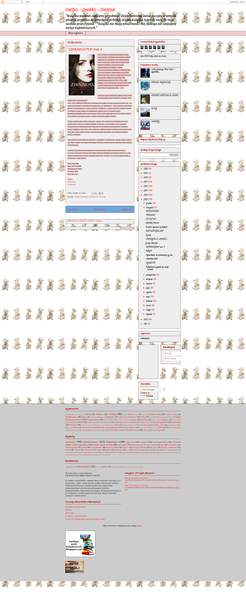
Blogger (139, 525)
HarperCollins (93, 419)
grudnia (149, 203)
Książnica (165, 419)
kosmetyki (84, 466)
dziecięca (135, 447)
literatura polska (71, 447)
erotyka (84, 447)
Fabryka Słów (123, 417)
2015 (146, 190)
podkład (121, 467)
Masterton (118, 449)
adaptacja (97, 455)
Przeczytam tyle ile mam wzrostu (143, 444)
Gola (170, 417)
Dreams (84, 417)
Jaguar (133, 419)
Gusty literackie (152, 243)
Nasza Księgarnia (159, 422)
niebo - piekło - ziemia (90, 9)
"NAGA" (149, 251)
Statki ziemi (69, 513)
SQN (83, 427)
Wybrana (68, 510)
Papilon (110, 425)
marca (148, 305)
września (149, 279)
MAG (80, 422)
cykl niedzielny (96, 447)
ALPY (154, 108)
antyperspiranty (70, 467)
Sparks (98, 449)
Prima (132, 425)
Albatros (99, 414)
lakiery (105, 466)
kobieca (125, 447)
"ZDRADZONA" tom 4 (155, 247)
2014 (146, 195)
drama (140, 452)
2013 (146, 199)
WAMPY (155, 121)
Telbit (124, 427)
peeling (114, 467)
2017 (146, 182)
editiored (146, 430)
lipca (148, 288)
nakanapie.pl (145, 338)
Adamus (68, 414)
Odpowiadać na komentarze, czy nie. (159, 255)
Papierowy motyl (100, 425)
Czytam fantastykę (79, 444)
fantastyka (84, 196)
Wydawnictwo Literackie (96, 430)
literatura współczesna (169, 447)
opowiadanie (69, 452)
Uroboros (131, 427)
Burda (144, 414)
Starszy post (127, 209)
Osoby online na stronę (157, 56)
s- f (128, 449)
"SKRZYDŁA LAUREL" (156, 239)
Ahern (150, 450)
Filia (143, 416)
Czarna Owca (155, 414)
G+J (151, 417)
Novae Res (176, 422)
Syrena (148, 235)
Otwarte (73, 424)
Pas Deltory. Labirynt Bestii (75, 507)
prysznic (128, 467)
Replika (76, 427)
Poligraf (125, 425)
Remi (69, 428)
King (116, 452)
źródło (122, 88)
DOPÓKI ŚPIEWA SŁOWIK (164, 95)
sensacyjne (88, 449)
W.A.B (162, 427)
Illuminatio (119, 420)
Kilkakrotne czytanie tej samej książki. (157, 268)
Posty (168, 353)
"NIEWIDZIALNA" (154, 231)
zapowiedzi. (78, 455)
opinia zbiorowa (150, 452)
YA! (108, 430)
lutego (148, 310)
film (144, 447)
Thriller (77, 449)
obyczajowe (172, 444)
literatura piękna (139, 450)
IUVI (112, 420)
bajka (133, 452)
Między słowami (124, 422)
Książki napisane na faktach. (157, 227)
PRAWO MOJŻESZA (160, 82)
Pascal (117, 425)
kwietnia (149, 301)
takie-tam (130, 441)
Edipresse (101, 417)
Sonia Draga (92, 427)
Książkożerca (155, 420)
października (151, 275)
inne (162, 444)
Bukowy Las (133, 414)
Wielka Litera (74, 430)
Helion (106, 420)
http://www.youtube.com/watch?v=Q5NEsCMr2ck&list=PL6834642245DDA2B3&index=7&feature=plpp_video (153, 480)
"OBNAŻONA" (152, 259)
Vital (147, 427)
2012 (146, 319)
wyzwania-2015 (160, 441)
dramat (157, 450)
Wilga (83, 430)
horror (108, 449)
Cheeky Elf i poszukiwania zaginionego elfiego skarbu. (85, 519)
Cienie (70, 179)
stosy (103, 452)
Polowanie (72, 182)
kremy (98, 467)
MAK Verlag (92, 422)
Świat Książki (156, 430)
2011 (146, 324)
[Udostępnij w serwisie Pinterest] (102, 193)
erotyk (67, 449)
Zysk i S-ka (133, 430)
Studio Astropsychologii (109, 427)
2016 (146, 186)
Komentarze (171, 358)
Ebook (161, 452)
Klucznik (177, 441)
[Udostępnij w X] (97, 193)
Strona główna (75, 33)
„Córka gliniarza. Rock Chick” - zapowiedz (163, 71)
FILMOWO (151, 219)
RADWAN (171, 425)
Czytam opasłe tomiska (103, 444)
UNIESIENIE (152, 211)
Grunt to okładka (112, 447)
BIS (124, 414)
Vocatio (154, 428)
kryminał (153, 447)
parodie (176, 452)
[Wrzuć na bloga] (95, 193)
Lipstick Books (70, 422)
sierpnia (149, 283)
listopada (150, 207)
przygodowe (80, 452)
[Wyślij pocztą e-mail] (92, 193)
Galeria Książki (161, 417)
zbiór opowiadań (93, 452)
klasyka (168, 452)
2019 (146, 173)
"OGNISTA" (150, 263)
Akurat (88, 414)
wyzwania (122, 444)
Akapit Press (77, 414)
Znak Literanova (120, 430)
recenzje (102, 196)
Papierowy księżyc (86, 425)
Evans (110, 452)
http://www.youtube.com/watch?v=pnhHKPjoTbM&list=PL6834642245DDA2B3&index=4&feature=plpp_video (153, 487)
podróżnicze (69, 455)
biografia (105, 455)
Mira (113, 422)
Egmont (110, 416)
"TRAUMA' (150, 215)
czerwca (149, 292)
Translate (149, 396)
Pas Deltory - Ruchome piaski (76, 516)
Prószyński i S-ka (157, 425)
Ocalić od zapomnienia (170, 450)
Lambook (175, 420)
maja (148, 296)
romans (144, 441)
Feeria (133, 416)
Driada (93, 417)
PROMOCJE (88, 455)
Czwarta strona (171, 414)
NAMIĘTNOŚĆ (153, 223)
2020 (146, 169)
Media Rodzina (104, 422)
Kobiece (144, 419)
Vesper (141, 428)
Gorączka (71, 184)
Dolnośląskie (70, 416)
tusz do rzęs (137, 467)
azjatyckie (124, 452)
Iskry (126, 420)
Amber (77, 196)
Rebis (179, 425)
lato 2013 (144, 56)
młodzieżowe (93, 196)
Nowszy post (73, 209)
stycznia (149, 314)
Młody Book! (145, 422)
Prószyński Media (142, 425)
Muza (135, 422)
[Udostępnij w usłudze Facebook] (100, 193)
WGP (170, 428)
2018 (146, 177)
